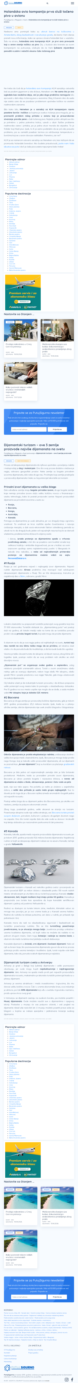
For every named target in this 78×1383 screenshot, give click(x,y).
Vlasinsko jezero (15, 230)
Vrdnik (11, 213)
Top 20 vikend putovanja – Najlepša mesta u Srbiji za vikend (23, 1340)
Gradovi (12, 166)
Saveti (56, 322)
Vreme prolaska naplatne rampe (56, 1313)
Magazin (18, 20)
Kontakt (7, 1353)
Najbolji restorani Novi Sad (12, 1332)
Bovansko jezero (15, 238)
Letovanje (13, 173)
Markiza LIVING (67, 1328)
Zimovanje (13, 187)
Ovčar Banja (13, 251)
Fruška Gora (14, 205)
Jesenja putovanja (16, 168)
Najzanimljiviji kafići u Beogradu (43, 1337)
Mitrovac (12, 247)
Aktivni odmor (14, 162)
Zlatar (11, 262)
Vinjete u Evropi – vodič (63, 1323)
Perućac (12, 266)
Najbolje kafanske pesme (26, 1330)
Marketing (7, 1362)
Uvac (11, 217)
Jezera (11, 171)
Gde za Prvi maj (9, 1325)
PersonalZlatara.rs (17, 558)
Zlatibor (12, 198)
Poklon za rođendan (10, 1330)
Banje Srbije (13, 164)
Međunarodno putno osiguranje (45, 1318)
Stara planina (14, 207)
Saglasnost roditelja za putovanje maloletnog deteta (46, 1315)
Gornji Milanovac (15, 268)
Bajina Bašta (14, 255)
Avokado (46, 1380)
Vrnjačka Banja (15, 236)
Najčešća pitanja (10, 1356)
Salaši (11, 183)
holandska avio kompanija (38, 88)
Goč (10, 243)
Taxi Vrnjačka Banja (50, 1340)
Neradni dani (25, 1313)
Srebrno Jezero (15, 211)
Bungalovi (13, 185)
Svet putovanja (29, 453)
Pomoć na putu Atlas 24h (12, 1313)
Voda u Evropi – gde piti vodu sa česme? (55, 1325)
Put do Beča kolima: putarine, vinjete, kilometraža (45, 1328)
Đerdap (12, 224)
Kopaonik (13, 228)
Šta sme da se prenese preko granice (16, 1315)
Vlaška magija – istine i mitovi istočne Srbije (18, 1337)
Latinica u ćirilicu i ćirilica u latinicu (46, 1330)
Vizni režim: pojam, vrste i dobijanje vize (42, 1323)
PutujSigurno (9, 20)
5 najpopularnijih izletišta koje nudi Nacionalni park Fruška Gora (24, 1335)
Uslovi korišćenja (10, 1359)
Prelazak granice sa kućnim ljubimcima (28, 1325)
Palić (11, 209)
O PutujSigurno (9, 1350)
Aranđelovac (14, 245)
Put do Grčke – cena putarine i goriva (16, 1328)
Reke (11, 179)
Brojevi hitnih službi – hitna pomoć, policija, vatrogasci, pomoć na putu (45, 1332)
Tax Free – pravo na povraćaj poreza (16, 1323)
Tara (11, 202)
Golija (11, 257)
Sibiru (22, 576)
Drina (11, 253)
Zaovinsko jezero (15, 232)
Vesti (25, 20)
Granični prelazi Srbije (38, 1313)
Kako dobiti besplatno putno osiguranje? (17, 1320)
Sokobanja (13, 215)
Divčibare (12, 200)
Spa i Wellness (14, 181)
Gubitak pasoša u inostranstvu (41, 1320)
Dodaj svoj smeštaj (35, 1350)
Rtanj (11, 221)
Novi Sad (12, 226)
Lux (10, 175)
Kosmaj (12, 219)
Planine (12, 177)
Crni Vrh (12, 264)
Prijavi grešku (33, 1353)
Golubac (12, 241)
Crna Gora (13, 196)
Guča (11, 249)
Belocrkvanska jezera (17, 270)
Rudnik (11, 260)
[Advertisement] (39, 70)
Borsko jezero (14, 234)
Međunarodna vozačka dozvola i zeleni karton (19, 1318)
